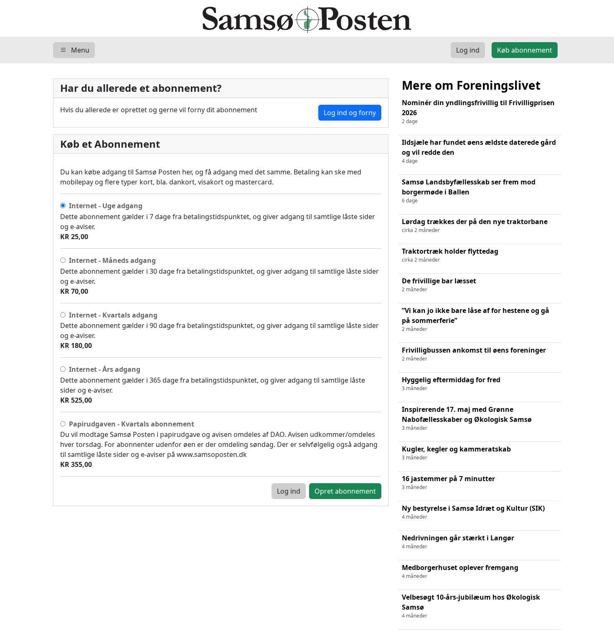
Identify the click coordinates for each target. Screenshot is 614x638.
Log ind (288, 491)
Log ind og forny (350, 112)
